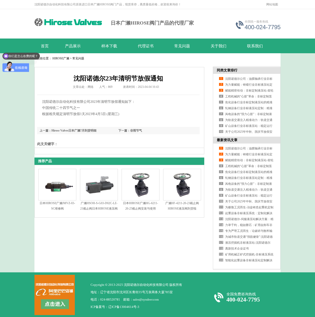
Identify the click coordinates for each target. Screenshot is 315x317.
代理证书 (146, 46)
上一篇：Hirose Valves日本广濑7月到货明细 (68, 130)
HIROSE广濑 (60, 58)
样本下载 (109, 46)
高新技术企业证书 (237, 248)
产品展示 (73, 46)
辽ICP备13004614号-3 (123, 307)
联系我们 (255, 46)
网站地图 (272, 4)
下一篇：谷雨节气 (130, 130)
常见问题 (182, 46)
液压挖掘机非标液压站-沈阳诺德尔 (247, 242)
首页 (45, 46)
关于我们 (218, 46)
